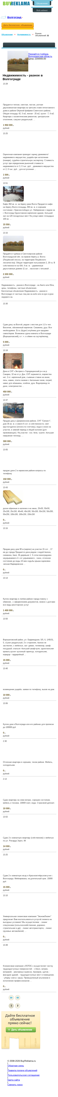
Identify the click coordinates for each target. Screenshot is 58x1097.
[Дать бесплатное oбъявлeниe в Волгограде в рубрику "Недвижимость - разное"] (17, 26)
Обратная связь (15, 1066)
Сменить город (15, 1084)
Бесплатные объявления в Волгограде (16, 3)
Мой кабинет (42, 10)
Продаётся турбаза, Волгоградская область (40, 55)
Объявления (42, 3)
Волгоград (14, 17)
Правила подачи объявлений (22, 1070)
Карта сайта (13, 1080)
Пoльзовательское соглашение (23, 1075)
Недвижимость (24, 35)
